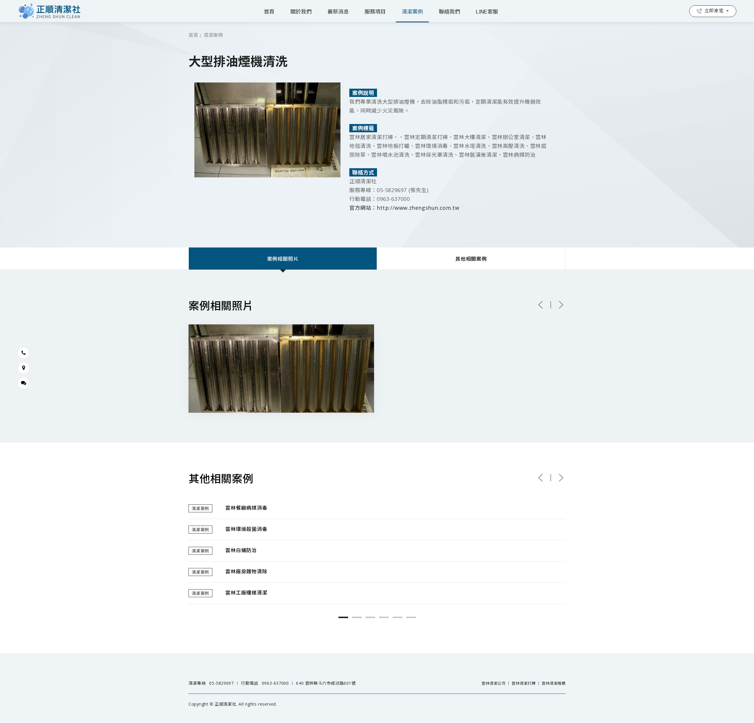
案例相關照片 (283, 259)
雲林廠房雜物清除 (246, 572)
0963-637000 (275, 683)
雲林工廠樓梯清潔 (246, 593)
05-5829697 (221, 683)
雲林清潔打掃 (523, 683)
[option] (377, 551)
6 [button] (411, 617)
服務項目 (375, 12)
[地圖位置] (23, 368)
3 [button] (370, 617)
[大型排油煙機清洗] (281, 368)
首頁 (269, 12)
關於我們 (301, 12)
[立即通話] (23, 353)
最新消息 (338, 12)
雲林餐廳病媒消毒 (246, 508)
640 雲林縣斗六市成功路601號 (325, 683)
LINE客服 (487, 12)
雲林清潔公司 (493, 683)
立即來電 (714, 10)
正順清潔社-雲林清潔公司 (50, 11)
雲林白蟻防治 (241, 550)
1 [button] (343, 617)
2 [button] (357, 617)
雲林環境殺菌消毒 (246, 529)
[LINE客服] (23, 383)
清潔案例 (412, 12)
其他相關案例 (471, 259)
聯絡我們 (449, 12)
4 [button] (384, 617)
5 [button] (397, 617)
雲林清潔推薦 (554, 683)
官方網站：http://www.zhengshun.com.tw (404, 207)
